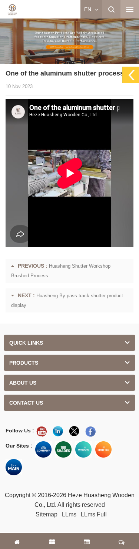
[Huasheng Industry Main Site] (14, 467)
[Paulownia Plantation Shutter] (69, 40)
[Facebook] (90, 431)
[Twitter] (74, 431)
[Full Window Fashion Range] (83, 449)
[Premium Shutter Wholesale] (103, 449)
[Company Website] (43, 449)
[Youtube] (41, 431)
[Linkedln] (57, 431)
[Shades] (63, 449)
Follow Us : (20, 430)
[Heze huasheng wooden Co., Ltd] (12, 9)
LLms (69, 514)
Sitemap (46, 514)
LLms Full (94, 514)
